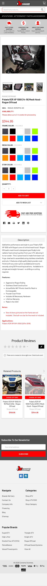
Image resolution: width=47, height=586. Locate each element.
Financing (5, 508)
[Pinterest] (28, 223)
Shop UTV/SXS (31, 500)
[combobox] (23, 10)
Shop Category (31, 504)
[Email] (9, 223)
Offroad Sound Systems (33, 545)
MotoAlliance (7, 545)
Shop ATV (29, 496)
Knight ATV (28, 537)
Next (43, 371)
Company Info (7, 504)
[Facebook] (4, 223)
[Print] (14, 223)
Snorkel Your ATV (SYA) (10, 541)
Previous (40, 371)
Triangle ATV (29, 533)
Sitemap (5, 516)
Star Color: (12, 164)
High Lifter (6, 537)
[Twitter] (19, 223)
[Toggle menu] (3, 3)
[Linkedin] (23, 223)
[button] (27, 346)
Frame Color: (12, 126)
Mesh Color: (12, 145)
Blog (3, 512)
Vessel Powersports (9, 549)
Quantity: (6, 184)
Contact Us (6, 500)
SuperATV (6, 533)
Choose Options (12, 397)
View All (27, 549)
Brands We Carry (8, 496)
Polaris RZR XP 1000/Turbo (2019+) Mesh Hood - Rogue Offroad (35, 403)
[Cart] (44, 3)
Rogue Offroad (29, 541)
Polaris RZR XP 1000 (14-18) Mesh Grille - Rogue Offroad (12, 403)
